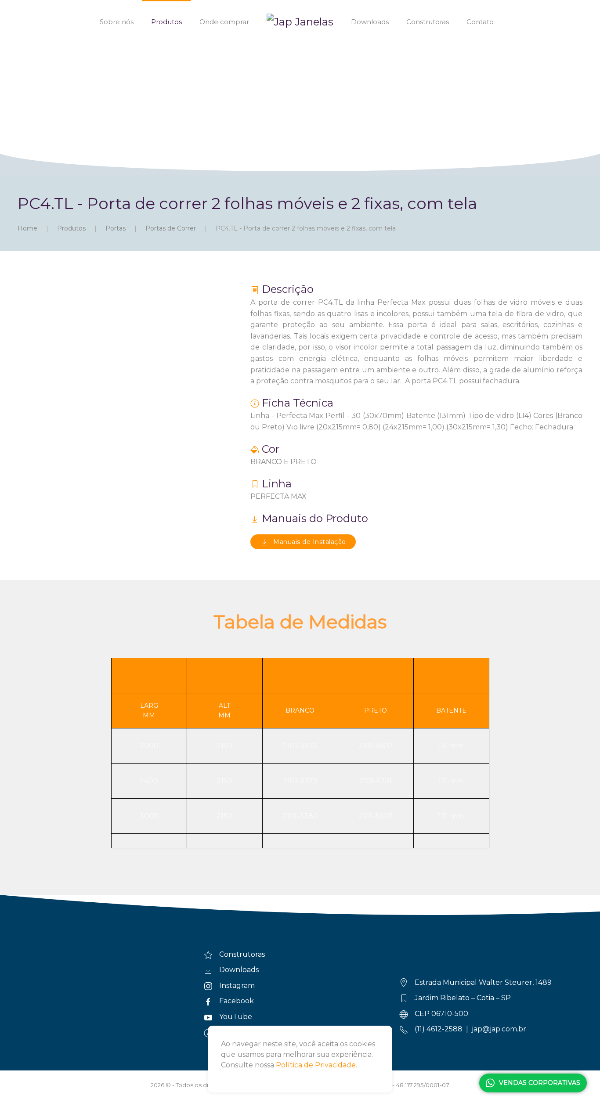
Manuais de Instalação (309, 542)
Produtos (166, 22)
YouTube (235, 1017)
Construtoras (427, 22)
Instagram (237, 985)
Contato (480, 22)
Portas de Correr (170, 228)
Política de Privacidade (316, 1065)
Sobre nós (117, 22)
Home (27, 228)
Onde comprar (224, 22)
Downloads (370, 22)
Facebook (236, 1001)
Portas (115, 228)
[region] (300, 88)
